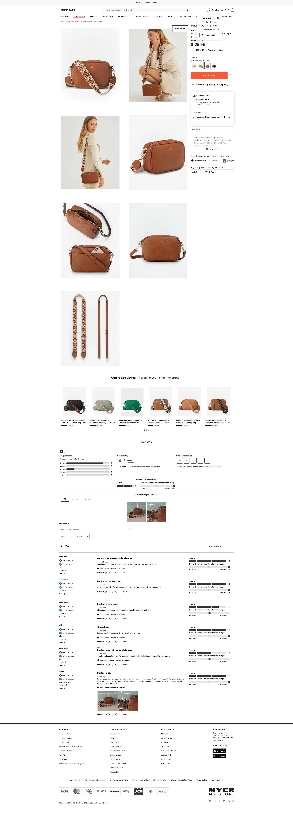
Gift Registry (115, 759)
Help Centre (115, 734)
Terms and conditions (141, 780)
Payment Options (66, 738)
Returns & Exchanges (67, 751)
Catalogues (63, 759)
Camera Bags (97, 21)
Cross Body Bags (84, 21)
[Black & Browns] (214, 65)
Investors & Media (168, 751)
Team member (217, 780)
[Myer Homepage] (68, 11)
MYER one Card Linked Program (72, 763)
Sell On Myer (166, 763)
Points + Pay (64, 742)
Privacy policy (201, 780)
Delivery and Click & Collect (70, 746)
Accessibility (115, 772)
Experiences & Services (119, 751)
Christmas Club (167, 759)
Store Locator (115, 746)
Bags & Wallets (71, 21)
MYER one (165, 734)
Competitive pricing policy (95, 780)
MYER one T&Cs (159, 780)
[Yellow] (194, 65)
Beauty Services (116, 755)
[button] (208, 102)
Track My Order (65, 734)
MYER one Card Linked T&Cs (181, 780)
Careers (164, 742)
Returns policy (75, 780)
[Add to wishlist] (231, 75)
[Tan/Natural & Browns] (207, 65)
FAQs (112, 738)
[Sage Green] (201, 65)
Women (61, 21)
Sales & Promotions (118, 763)
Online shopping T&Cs (119, 780)
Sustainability (166, 755)
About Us (165, 746)
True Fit (62, 755)
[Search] (187, 10)
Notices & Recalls (117, 768)
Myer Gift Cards (167, 738)
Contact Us (114, 742)
